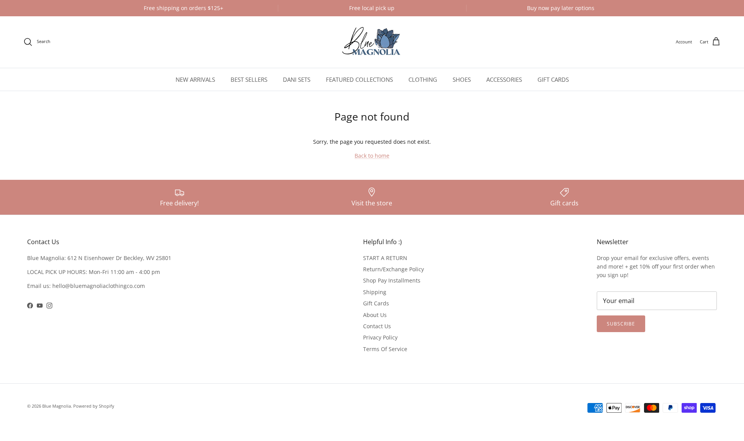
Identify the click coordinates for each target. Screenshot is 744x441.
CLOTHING (422, 79)
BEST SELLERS (249, 79)
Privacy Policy (380, 337)
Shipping (374, 292)
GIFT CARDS (553, 79)
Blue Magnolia (56, 406)
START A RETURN (385, 258)
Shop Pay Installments (391, 280)
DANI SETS (296, 79)
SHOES (462, 79)
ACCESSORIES (504, 79)
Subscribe (621, 323)
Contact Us (377, 326)
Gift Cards (376, 303)
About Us (375, 315)
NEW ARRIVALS (195, 79)
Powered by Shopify (93, 406)
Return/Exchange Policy (393, 269)
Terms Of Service (385, 349)
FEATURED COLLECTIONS (359, 79)
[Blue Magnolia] (372, 42)
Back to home (372, 155)
